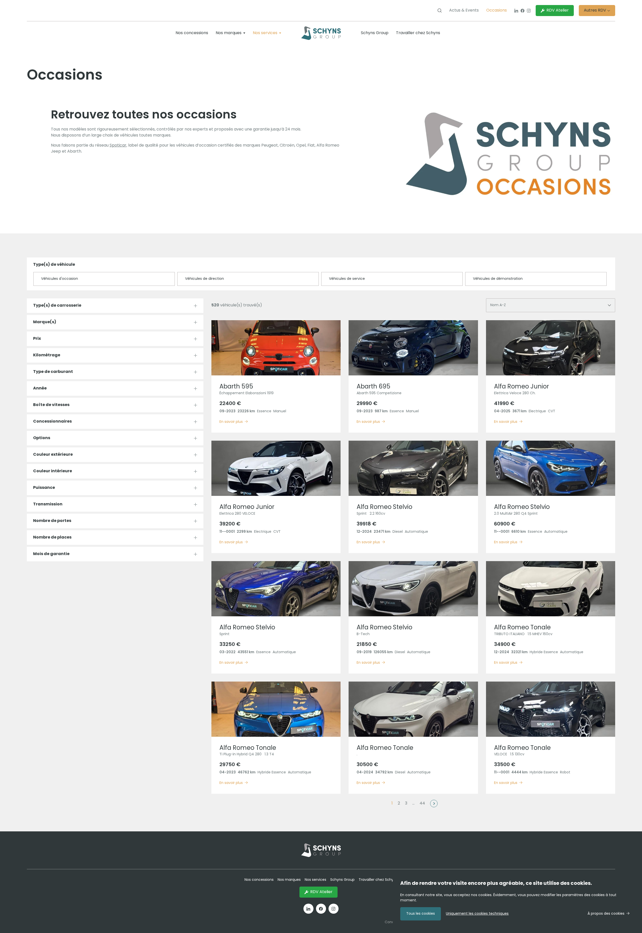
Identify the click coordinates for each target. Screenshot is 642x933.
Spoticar (118, 145)
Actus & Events (464, 11)
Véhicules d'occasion (59, 279)
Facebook (522, 11)
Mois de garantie (51, 554)
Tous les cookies (420, 914)
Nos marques (229, 33)
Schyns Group (374, 33)
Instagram (529, 11)
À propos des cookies (606, 913)
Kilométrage (46, 355)
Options (41, 438)
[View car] (276, 347)
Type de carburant (53, 371)
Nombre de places (52, 537)
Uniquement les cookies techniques (477, 913)
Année (40, 388)
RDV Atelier (557, 10)
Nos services (265, 33)
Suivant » (434, 803)
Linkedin (516, 11)
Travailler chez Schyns (418, 33)
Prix (37, 338)
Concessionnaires (52, 421)
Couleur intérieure (52, 471)
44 (422, 804)
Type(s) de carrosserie (57, 305)
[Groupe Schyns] (321, 33)
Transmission (47, 504)
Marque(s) (44, 322)
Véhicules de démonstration (498, 279)
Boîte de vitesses (51, 405)
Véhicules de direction (204, 279)
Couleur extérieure (53, 454)
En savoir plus (231, 422)
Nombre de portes (52, 520)
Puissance (44, 487)
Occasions (496, 11)
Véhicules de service (347, 279)
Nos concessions (192, 33)
